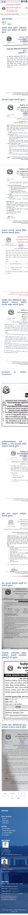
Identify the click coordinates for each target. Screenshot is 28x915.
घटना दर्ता (4, 818)
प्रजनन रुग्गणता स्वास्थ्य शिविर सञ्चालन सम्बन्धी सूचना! (14, 231)
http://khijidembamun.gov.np (11, 886)
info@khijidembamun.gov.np (10, 896)
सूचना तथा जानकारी (7, 14)
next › (12, 798)
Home (2, 14)
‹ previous (12, 793)
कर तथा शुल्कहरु (5, 835)
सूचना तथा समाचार (6, 828)
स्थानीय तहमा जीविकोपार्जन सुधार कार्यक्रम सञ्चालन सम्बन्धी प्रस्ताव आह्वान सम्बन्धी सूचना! (14, 302)
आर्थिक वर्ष (4, 22)
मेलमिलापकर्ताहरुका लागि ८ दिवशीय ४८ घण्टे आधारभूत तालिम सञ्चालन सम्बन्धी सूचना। (14, 444)
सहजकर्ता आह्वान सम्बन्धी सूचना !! (14, 100)
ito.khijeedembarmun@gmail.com (8, 899)
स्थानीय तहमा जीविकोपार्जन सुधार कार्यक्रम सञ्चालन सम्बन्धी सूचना (14, 726)
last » (18, 798)
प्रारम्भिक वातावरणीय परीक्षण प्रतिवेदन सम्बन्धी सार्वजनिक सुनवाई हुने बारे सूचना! (14, 655)
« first (5, 793)
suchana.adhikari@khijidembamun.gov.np (13, 854)
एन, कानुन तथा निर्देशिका (7, 833)
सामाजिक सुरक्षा (5, 820)
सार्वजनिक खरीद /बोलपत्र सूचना (8, 830)
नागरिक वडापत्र (5, 823)
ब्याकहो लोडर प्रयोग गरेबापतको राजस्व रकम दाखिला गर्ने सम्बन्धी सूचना (14, 30)
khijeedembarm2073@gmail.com (8, 897)
